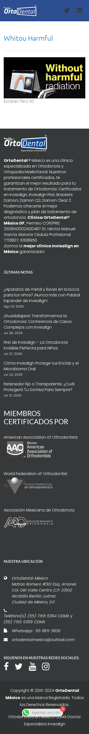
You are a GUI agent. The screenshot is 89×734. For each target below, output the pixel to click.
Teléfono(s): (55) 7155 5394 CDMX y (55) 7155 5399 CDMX (38, 619)
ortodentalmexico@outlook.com (43, 640)
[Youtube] (35, 666)
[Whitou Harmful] (44, 77)
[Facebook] (9, 666)
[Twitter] (21, 666)
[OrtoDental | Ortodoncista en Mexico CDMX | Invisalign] (20, 10)
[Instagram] (48, 666)
